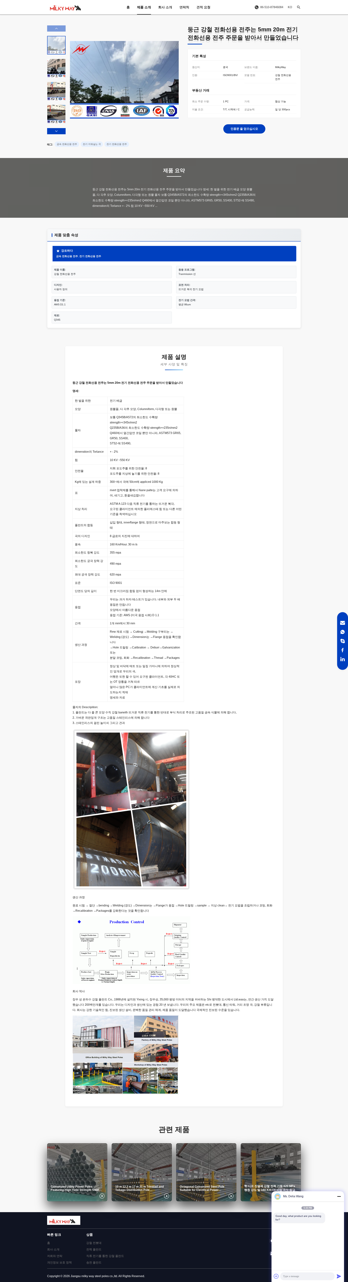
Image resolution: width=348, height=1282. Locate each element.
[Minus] (339, 1196)
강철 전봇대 (94, 1242)
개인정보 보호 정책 (59, 1262)
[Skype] (342, 641)
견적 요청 (203, 7)
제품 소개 (144, 7)
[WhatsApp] (342, 632)
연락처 (184, 7)
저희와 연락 (54, 1256)
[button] (56, 131)
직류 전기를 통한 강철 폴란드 (105, 1256)
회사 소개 (165, 7)
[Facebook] (342, 650)
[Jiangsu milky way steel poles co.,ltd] (67, 7)
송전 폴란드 (94, 1262)
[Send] (339, 1276)
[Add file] (276, 1276)
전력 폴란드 (94, 1249)
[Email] (342, 622)
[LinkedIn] (342, 659)
